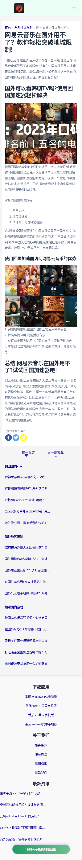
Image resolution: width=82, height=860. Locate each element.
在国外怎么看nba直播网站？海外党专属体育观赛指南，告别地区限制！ (28, 582)
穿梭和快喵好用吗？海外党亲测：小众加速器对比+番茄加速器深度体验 (28, 488)
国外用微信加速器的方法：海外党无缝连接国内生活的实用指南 (28, 559)
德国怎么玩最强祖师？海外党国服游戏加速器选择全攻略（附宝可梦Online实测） (28, 618)
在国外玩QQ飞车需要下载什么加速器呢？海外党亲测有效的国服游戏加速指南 (28, 629)
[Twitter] (16, 437)
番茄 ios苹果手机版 (41, 715)
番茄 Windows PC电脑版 (41, 696)
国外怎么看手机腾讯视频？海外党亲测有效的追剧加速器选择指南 (28, 593)
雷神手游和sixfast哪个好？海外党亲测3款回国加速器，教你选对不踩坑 (28, 477)
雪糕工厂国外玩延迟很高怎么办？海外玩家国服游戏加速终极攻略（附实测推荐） (28, 640)
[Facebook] (8, 437)
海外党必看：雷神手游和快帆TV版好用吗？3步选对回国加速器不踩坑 (28, 523)
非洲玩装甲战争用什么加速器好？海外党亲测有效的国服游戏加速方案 (28, 663)
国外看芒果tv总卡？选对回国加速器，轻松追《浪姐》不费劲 (28, 570)
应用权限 (41, 763)
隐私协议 (41, 754)
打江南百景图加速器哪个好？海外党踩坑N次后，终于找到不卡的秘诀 (28, 652)
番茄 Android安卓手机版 (41, 724)
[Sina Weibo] (23, 437)
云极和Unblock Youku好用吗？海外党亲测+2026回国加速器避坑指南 (28, 500)
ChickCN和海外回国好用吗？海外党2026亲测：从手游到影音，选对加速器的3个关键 (28, 511)
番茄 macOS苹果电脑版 (41, 706)
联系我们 (41, 772)
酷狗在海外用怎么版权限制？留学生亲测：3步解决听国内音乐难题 (28, 547)
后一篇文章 (55, 454)
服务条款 (41, 745)
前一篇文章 (26, 454)
